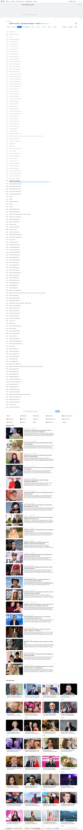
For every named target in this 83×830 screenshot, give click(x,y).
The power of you (12, 224)
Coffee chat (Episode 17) (14, 277)
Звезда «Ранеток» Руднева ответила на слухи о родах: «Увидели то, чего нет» (37, 629)
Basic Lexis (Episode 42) (14, 101)
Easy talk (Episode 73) (13, 201)
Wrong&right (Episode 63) (14, 298)
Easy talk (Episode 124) (14, 41)
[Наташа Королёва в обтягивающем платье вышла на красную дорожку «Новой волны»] (50, 746)
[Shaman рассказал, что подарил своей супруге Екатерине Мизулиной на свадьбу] (14, 746)
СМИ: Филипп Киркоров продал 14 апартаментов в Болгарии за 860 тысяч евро (38, 555)
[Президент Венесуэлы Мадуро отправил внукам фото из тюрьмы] (50, 782)
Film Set (11, 196)
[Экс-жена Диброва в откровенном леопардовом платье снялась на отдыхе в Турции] (32, 818)
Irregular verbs (12, 143)
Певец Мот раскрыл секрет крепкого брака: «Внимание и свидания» (36, 480)
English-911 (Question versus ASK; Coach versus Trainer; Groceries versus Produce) (26, 136)
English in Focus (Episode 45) (15, 216)
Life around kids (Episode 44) (15, 81)
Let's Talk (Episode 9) (13, 287)
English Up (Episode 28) (14, 34)
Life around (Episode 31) (14, 91)
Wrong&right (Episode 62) (14, 209)
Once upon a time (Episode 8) (15, 61)
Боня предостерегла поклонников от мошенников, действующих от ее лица (38, 505)
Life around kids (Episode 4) (14, 69)
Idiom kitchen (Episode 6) (14, 226)
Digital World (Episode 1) (14, 108)
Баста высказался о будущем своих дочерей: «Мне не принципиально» (38, 567)
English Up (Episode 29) (14, 257)
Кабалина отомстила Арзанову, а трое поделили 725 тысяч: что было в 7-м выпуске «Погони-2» (38, 605)
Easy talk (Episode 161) (13, 116)
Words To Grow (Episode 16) (15, 66)
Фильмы (64, 26)
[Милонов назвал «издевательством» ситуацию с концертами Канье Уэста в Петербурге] (14, 710)
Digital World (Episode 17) (14, 39)
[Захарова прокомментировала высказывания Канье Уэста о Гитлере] (68, 800)
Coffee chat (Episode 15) (14, 121)
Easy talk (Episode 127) (13, 106)
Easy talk (11, 199)
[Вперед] (81, 5)
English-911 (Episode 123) (14, 219)
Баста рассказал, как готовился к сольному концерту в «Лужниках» (39, 468)
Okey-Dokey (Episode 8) (14, 59)
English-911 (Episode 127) (14, 310)
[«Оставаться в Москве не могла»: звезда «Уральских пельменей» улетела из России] (14, 800)
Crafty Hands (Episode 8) (14, 56)
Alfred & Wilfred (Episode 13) (15, 78)
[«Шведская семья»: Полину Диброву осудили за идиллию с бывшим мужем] (50, 800)
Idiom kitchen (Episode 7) (14, 315)
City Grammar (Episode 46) (14, 252)
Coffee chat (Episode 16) (14, 123)
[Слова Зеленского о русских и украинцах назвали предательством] (68, 692)
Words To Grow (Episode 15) (15, 64)
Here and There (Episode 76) (15, 113)
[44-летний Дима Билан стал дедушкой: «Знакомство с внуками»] (32, 782)
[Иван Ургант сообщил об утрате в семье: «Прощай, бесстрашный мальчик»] (32, 692)
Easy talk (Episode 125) (13, 103)
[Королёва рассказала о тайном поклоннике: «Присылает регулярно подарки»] (14, 818)
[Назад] (79, 5)
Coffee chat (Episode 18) (14, 280)
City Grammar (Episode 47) (14, 254)
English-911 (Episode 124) (14, 221)
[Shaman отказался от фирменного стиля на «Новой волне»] (68, 782)
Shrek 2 (10, 36)
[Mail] (1, 1)
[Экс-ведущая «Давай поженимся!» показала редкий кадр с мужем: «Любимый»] (32, 728)
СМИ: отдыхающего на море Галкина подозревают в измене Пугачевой (38, 654)
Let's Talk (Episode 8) (13, 131)
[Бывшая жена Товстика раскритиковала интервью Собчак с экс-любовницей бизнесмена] (14, 782)
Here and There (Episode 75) (15, 111)
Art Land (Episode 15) (13, 49)
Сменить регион (45, 23)
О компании (5, 829)
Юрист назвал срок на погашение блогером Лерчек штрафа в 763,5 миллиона (38, 518)
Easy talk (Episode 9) (13, 285)
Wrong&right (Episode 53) (14, 247)
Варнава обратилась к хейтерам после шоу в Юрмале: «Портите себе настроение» (36, 542)
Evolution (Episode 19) (13, 242)
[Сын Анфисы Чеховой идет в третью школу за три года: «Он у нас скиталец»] (50, 818)
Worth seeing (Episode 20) (14, 156)
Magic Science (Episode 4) (14, 71)
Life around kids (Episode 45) (15, 83)
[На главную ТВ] (3, 1)
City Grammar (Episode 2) (14, 96)
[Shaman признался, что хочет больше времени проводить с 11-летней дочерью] (50, 692)
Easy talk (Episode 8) (13, 128)
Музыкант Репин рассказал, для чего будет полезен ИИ (38, 642)
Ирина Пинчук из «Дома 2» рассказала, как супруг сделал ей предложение (38, 455)
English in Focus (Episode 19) (15, 133)
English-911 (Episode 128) (14, 313)
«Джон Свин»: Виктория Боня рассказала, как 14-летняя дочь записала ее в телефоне (37, 431)
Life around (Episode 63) (14, 93)
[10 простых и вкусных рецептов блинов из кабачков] (68, 764)
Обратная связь (78, 829)
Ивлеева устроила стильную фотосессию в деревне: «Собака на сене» (38, 530)
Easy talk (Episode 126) (13, 44)
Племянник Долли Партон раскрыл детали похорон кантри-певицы (38, 443)
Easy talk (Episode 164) (14, 118)
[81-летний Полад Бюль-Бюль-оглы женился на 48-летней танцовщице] (50, 710)
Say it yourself (12, 239)
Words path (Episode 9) (14, 295)
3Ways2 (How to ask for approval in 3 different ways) (19, 214)
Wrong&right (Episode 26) (14, 244)
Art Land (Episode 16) (13, 51)
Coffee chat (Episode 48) (14, 126)
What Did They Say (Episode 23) (15, 237)
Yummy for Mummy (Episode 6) (15, 74)
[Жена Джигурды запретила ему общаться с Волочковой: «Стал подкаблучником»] (32, 746)
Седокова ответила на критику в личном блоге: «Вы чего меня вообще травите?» (38, 592)
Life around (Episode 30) (14, 88)
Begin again (11, 31)
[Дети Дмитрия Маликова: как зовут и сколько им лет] (68, 746)
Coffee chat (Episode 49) (14, 282)
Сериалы (70, 26)
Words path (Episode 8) (14, 138)
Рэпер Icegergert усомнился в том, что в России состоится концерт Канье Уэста (37, 617)
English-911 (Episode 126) (14, 308)
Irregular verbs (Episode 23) (15, 141)
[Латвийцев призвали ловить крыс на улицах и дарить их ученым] (50, 728)
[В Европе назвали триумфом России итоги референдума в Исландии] (68, 710)
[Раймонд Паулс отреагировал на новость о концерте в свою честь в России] (14, 692)
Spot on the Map (12, 151)
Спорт (76, 26)
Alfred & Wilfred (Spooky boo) (15, 76)
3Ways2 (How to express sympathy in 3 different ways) (20, 303)
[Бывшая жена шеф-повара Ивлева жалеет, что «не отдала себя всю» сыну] (68, 728)
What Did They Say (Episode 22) (15, 234)
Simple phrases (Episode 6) (14, 86)
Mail (1, 829)
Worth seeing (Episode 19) (14, 153)
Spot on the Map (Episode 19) (15, 148)
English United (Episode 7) (14, 300)
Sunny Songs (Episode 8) (14, 54)
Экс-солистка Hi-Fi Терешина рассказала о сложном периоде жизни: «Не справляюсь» (38, 667)
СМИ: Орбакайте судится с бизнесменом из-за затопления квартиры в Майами (37, 580)
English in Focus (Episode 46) (15, 305)
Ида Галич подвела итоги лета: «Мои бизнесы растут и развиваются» (39, 493)
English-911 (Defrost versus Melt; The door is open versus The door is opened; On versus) (27, 292)
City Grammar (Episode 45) (14, 249)
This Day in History (13, 229)
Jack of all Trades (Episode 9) (15, 98)
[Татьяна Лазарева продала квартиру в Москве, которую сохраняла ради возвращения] (14, 728)
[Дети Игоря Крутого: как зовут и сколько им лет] (14, 764)
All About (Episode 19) (13, 46)
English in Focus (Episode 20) (15, 290)
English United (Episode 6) (14, 211)
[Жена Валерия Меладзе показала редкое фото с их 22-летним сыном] (32, 764)
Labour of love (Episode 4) (14, 232)
